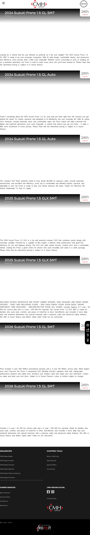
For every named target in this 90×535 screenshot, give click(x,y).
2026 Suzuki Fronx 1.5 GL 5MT (30, 327)
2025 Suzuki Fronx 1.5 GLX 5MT (31, 198)
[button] (3, 3)
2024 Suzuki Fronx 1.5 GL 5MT (30, 13)
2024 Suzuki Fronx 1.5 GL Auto (30, 75)
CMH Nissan (84, 4)
